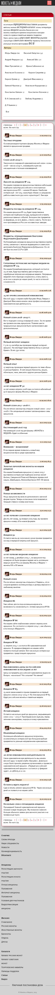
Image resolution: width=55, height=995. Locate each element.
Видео (4, 979)
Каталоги (5, 951)
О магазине (6, 922)
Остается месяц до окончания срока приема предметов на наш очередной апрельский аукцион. (28, 539)
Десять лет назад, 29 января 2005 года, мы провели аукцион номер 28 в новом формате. (26, 520)
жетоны (7, 27)
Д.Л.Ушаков (11, 105)
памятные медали (25, 35)
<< (15, 125)
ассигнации (8, 24)
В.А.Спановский (13, 98)
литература (46, 27)
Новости (5, 847)
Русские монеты (9, 926)
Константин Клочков (38, 92)
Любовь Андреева (34, 98)
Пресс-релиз (9, 38)
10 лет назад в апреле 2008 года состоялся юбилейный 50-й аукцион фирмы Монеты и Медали (27, 390)
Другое (4, 942)
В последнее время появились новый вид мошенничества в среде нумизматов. (21, 451)
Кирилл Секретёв (37, 72)
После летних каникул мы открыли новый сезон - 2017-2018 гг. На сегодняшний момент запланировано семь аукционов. (27, 411)
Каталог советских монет (9, 961)
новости (7, 35)
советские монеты (22, 40)
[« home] (11, 3)
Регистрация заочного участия (11, 871)
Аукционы (6, 865)
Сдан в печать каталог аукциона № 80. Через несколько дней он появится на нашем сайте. (28, 789)
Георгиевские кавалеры (12, 967)
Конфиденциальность (11, 851)
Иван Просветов (13, 66)
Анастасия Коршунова (36, 85)
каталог (31, 27)
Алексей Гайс (34, 59)
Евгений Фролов (13, 85)
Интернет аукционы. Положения (10, 894)
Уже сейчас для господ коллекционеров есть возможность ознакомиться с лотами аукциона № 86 (27, 605)
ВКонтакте (6, 855)
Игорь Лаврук (12, 53)
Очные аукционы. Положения (9, 887)
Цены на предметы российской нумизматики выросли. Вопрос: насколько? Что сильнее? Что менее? (27, 674)
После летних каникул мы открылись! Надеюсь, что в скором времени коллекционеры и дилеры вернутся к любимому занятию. (27, 584)
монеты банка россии (28, 30)
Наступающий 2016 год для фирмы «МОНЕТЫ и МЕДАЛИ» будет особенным (24, 431)
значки (13, 27)
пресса (17, 38)
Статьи (4, 975)
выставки (32, 24)
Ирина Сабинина (35, 66)
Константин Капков (14, 92)
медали (15, 30)
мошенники (32, 33)
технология (46, 40)
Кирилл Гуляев (12, 79)
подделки (37, 35)
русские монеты (30, 37)
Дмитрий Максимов (33, 79)
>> (46, 125)
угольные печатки (11, 44)
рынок (43, 38)
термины (36, 40)
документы (42, 24)
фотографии (23, 44)
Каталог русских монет (11, 955)
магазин (7, 30)
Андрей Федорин (14, 59)
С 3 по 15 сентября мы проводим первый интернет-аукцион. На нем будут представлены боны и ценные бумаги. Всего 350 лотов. (26, 348)
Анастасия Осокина (15, 72)
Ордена (4, 938)
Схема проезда (8, 839)
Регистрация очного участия (10, 879)
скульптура (8, 41)
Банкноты (6, 934)
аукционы (20, 24)
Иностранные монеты (11, 930)
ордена (14, 35)
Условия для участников (12, 900)
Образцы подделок (10, 971)
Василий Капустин (33, 53)
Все (7, 111)
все (32, 43)
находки (40, 32)
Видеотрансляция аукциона (9, 906)
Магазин (5, 918)
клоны (38, 27)
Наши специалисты (10, 843)
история (22, 27)
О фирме (5, 835)
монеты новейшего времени (15, 33)
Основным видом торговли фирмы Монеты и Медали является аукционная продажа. (26, 144)
